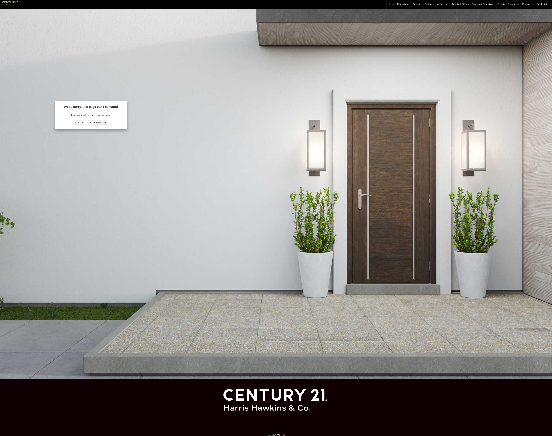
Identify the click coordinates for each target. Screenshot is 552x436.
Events (501, 4)
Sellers (430, 6)
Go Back (79, 122)
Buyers (418, 6)
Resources (513, 4)
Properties (404, 6)
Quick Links (542, 4)
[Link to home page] (12, 4)
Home (391, 4)
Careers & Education (484, 6)
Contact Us (527, 4)
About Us (443, 6)
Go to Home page (98, 122)
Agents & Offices (460, 4)
